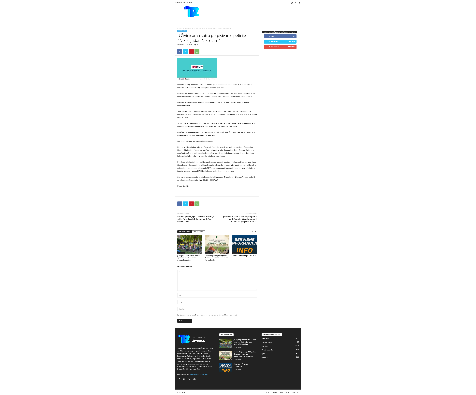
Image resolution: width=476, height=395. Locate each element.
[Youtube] (299, 3)
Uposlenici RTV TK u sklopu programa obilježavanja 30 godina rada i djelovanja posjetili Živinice (239, 219)
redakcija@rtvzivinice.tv (199, 374)
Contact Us (295, 392)
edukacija (265, 357)
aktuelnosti (188, 28)
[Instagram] (291, 3)
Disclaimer (266, 392)
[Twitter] (295, 3)
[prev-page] (252, 231)
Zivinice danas (267, 342)
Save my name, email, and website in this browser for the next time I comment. (208, 315)
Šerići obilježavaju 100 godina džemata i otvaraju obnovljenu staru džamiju (216, 258)
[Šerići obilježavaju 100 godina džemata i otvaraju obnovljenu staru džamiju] (217, 244)
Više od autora (198, 231)
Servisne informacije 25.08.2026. (244, 256)
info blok (265, 346)
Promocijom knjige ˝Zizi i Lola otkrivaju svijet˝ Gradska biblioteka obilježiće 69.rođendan (195, 219)
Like (293, 36)
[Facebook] (287, 3)
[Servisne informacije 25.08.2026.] (244, 244)
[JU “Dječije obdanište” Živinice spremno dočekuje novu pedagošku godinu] (189, 244)
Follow (292, 41)
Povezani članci (184, 231)
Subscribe (291, 47)
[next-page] (255, 231)
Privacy (274, 392)
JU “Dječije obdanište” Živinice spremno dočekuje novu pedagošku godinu (188, 258)
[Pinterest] (191, 51)
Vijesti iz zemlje (267, 350)
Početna (179, 28)
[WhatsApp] (196, 51)
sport (263, 354)
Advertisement (284, 392)
